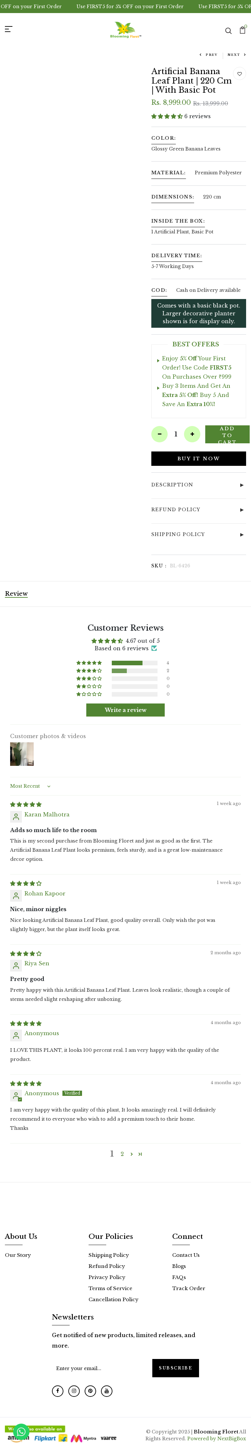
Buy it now (198, 459)
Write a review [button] (125, 710)
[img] (26, 804)
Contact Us (186, 1255)
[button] (167, 116)
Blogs (179, 1266)
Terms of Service (110, 1288)
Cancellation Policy (114, 1299)
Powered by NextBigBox (216, 1439)
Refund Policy (107, 1266)
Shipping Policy (109, 1255)
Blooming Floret (216, 1432)
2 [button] (122, 1154)
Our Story (18, 1255)
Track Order (188, 1288)
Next (233, 54)
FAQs (179, 1277)
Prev (212, 54)
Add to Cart (227, 434)
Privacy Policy (107, 1277)
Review (16, 593)
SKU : (159, 566)
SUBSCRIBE (175, 1368)
